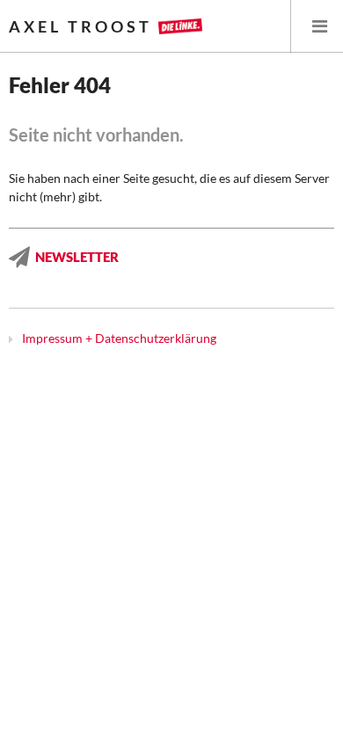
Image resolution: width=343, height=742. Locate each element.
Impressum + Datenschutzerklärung (119, 338)
